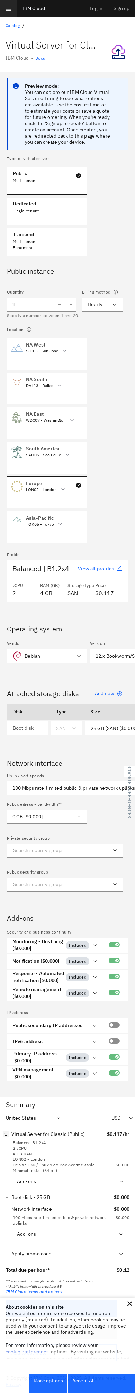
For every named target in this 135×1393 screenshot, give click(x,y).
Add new (104, 693)
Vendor (14, 643)
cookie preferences (27, 1352)
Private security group (28, 838)
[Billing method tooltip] (115, 292)
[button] (129, 1303)
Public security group (27, 872)
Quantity (15, 292)
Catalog (13, 25)
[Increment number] (70, 305)
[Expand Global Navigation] (8, 8)
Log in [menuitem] (96, 8)
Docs (40, 58)
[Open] (115, 850)
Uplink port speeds (25, 775)
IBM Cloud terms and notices (34, 1291)
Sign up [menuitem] (121, 8)
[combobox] (53, 350)
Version (97, 643)
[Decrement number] (59, 305)
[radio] (47, 348)
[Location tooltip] (29, 329)
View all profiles (96, 569)
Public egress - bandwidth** (34, 804)
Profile (13, 554)
